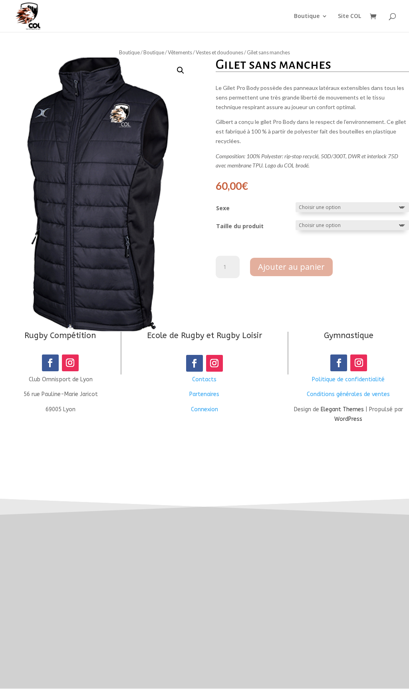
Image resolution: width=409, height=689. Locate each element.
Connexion (204, 409)
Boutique (307, 16)
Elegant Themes (342, 409)
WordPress (348, 419)
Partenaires (204, 394)
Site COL (349, 16)
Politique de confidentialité (348, 379)
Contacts (204, 379)
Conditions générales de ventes (348, 394)
